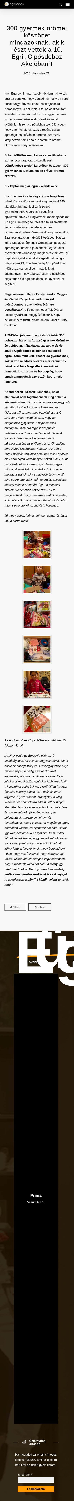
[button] (68, 4)
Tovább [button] (32, 962)
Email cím (25, 1474)
